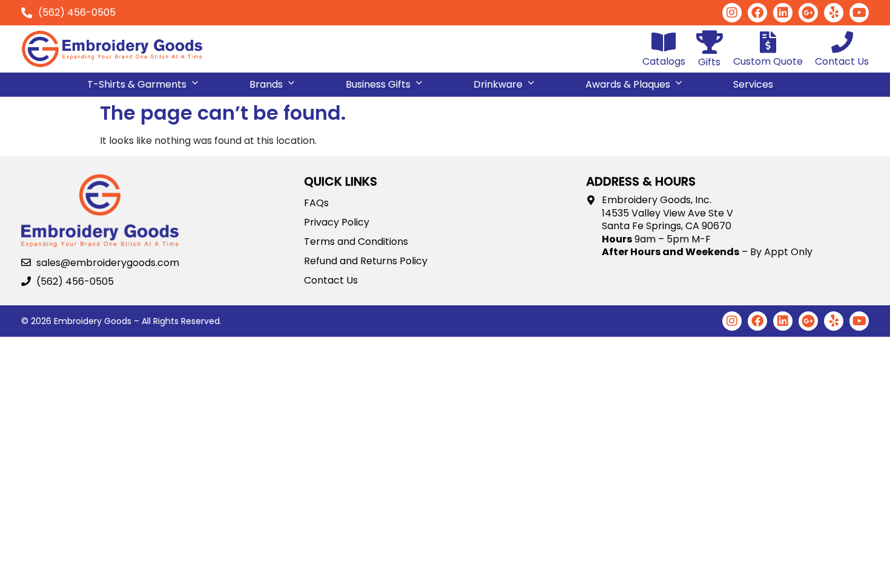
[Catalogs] (664, 42)
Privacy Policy (336, 222)
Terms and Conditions (356, 242)
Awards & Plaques (627, 84)
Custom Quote (768, 61)
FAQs (316, 203)
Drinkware (497, 84)
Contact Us (842, 61)
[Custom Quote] (768, 42)
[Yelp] (833, 12)
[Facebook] (757, 12)
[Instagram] (732, 12)
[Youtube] (859, 12)
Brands (266, 84)
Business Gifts (378, 84)
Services (753, 84)
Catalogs (663, 61)
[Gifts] (709, 42)
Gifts (709, 62)
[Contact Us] (842, 42)
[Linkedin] (783, 12)
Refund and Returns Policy (365, 261)
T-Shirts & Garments (136, 84)
